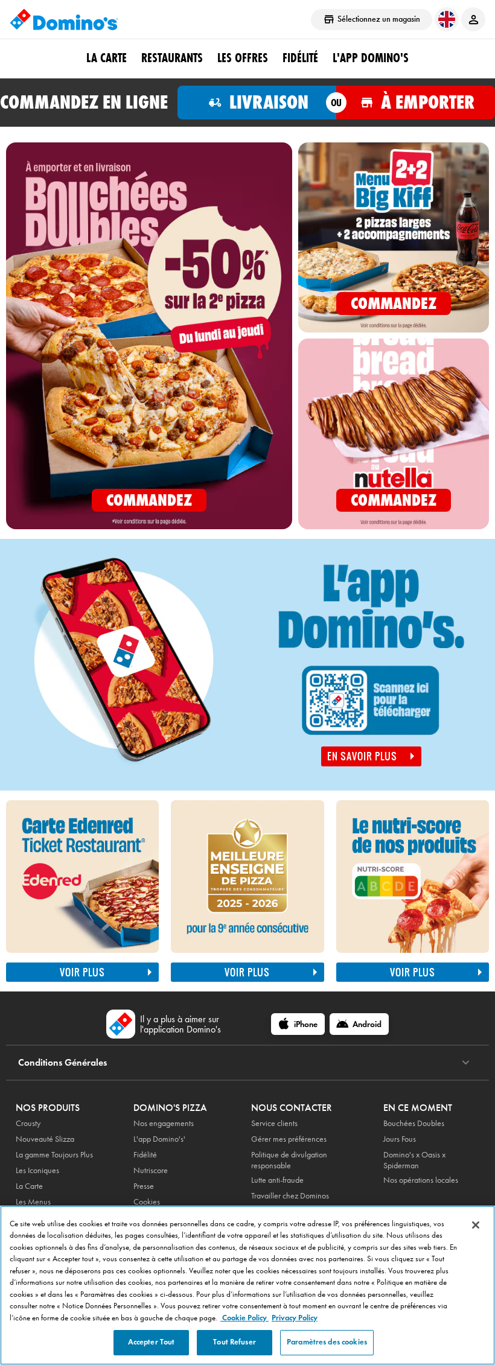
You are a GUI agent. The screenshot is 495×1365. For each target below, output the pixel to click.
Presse (143, 1186)
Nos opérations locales (420, 1180)
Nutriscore (150, 1170)
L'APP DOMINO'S (371, 58)
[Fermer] (475, 1225)
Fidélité (145, 1155)
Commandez (148, 500)
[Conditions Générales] (466, 1063)
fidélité (300, 58)
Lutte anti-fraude (277, 1180)
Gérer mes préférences (289, 1139)
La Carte (106, 58)
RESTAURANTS (172, 58)
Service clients (274, 1123)
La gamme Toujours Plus (54, 1155)
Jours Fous (399, 1139)
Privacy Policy (295, 1318)
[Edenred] (82, 876)
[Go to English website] (447, 19)
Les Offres (242, 58)
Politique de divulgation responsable (289, 1160)
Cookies (146, 1202)
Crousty (28, 1123)
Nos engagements (163, 1123)
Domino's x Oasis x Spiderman (414, 1160)
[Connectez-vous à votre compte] (473, 19)
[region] (247, 1285)
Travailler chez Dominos (290, 1196)
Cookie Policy (244, 1318)
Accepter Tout (151, 1342)
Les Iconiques (37, 1170)
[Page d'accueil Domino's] (64, 19)
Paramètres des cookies (327, 1342)
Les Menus (33, 1202)
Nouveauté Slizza (45, 1139)
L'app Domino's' (159, 1139)
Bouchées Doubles (413, 1123)
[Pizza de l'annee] (247, 949)
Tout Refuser (234, 1342)
